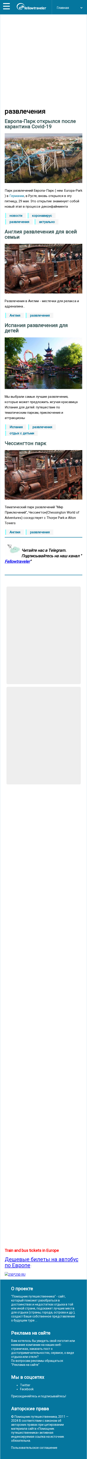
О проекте (22, 1288)
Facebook (27, 1389)
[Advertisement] (43, 61)
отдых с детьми (22, 433)
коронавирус (42, 216)
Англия (15, 315)
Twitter (25, 1385)
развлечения (19, 222)
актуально (47, 222)
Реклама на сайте (25, 1364)
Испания (16, 427)
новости (16, 216)
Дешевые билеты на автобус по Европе (41, 1262)
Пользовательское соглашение (34, 1447)
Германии (16, 196)
